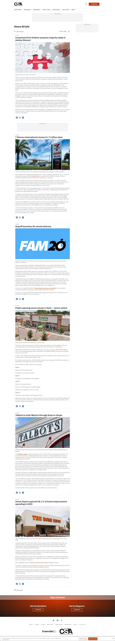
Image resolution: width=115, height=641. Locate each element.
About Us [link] (31, 624)
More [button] (73, 9)
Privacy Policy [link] (50, 624)
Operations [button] (36, 9)
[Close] (112, 638)
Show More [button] (19, 590)
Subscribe (94, 4)
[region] (57, 638)
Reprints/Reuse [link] (68, 624)
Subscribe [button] (38, 609)
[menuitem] (19, 9)
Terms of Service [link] (59, 624)
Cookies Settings (82, 624)
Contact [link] (75, 624)
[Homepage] (18, 4)
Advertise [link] (43, 624)
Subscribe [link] (37, 624)
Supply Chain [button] (46, 9)
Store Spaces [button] (56, 9)
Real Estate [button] (65, 9)
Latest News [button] (17, 9)
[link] (53, 620)
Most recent (20, 31)
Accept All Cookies (93, 638)
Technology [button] (27, 9)
